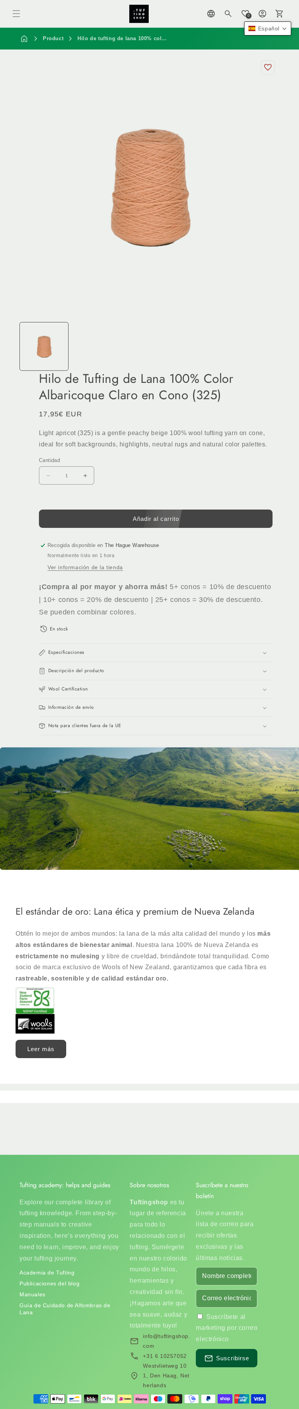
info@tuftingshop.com (166, 1341)
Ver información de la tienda (85, 567)
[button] (16, 13)
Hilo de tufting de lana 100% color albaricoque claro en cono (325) (164, 38)
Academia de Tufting (46, 1272)
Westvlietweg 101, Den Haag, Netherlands (166, 1375)
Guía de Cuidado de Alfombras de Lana (65, 1308)
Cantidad (49, 460)
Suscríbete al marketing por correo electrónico (226, 1328)
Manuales (32, 1294)
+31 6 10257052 (164, 1356)
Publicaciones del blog (49, 1283)
